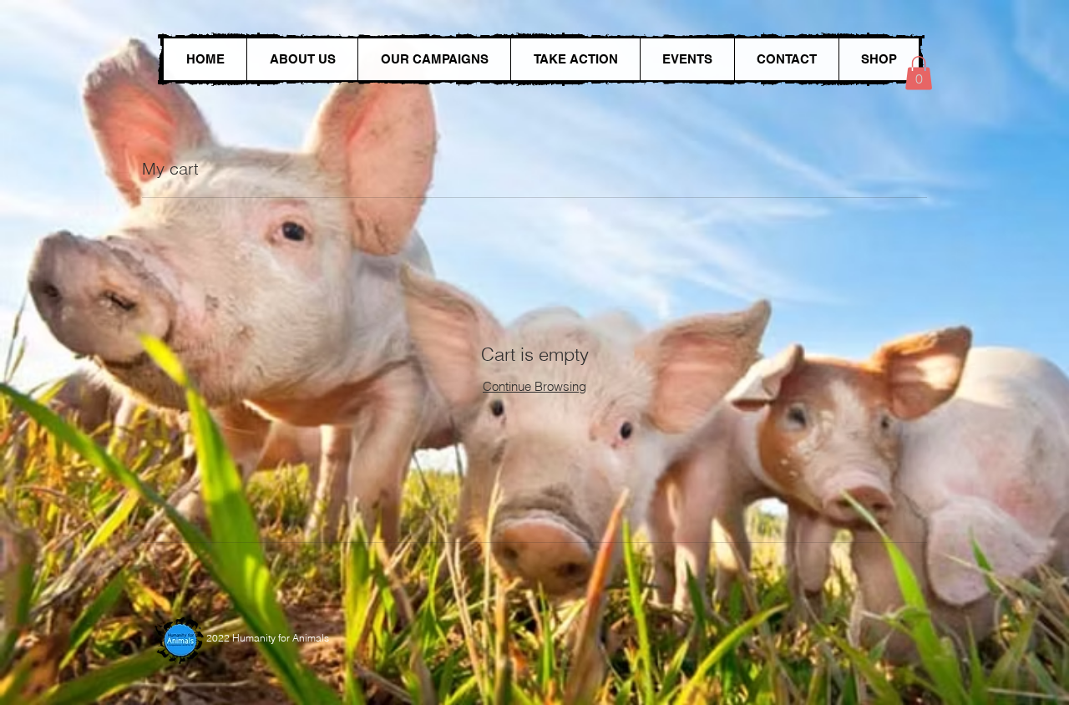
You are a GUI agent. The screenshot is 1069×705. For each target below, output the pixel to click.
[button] (918, 73)
